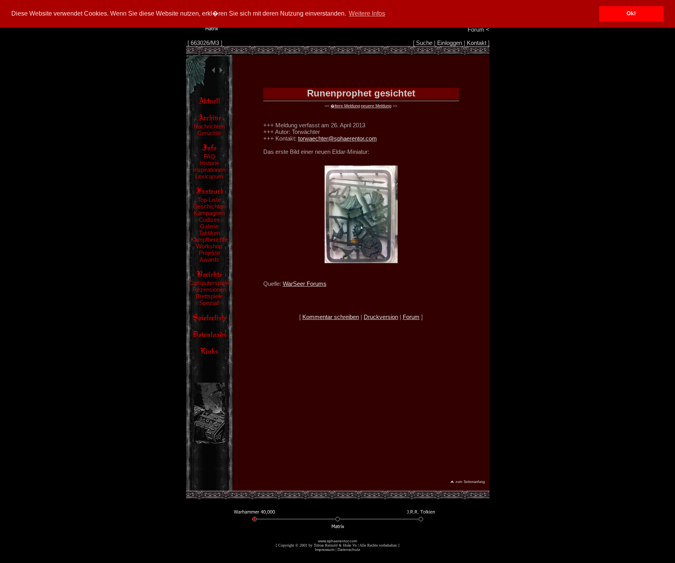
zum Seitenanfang (470, 482)
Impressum (324, 549)
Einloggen (449, 42)
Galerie (209, 226)
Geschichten (209, 206)
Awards (209, 259)
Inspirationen (209, 169)
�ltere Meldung (345, 105)
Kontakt (476, 42)
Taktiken (209, 233)
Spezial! (209, 302)
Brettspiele (209, 296)
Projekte (209, 252)
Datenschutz (349, 549)
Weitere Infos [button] (367, 13)
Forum (411, 317)
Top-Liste (209, 199)
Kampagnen (209, 213)
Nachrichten (209, 126)
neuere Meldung (376, 105)
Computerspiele (209, 283)
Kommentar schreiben (330, 317)
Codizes (209, 219)
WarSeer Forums (305, 283)
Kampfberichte (209, 239)
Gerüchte (209, 133)
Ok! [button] (631, 13)
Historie (209, 163)
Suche (424, 42)
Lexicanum (209, 176)
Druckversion (381, 317)
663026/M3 (205, 42)
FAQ (209, 156)
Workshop (209, 246)
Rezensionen (209, 289)
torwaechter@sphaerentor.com (337, 138)
